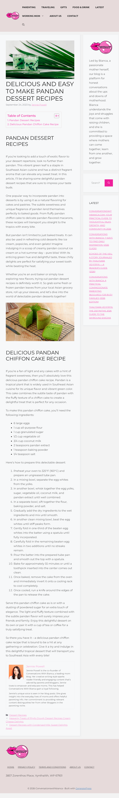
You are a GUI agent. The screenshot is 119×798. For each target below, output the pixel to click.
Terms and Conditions (52, 767)
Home (10, 767)
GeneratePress (83, 788)
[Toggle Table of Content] (55, 115)
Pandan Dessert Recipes (24, 120)
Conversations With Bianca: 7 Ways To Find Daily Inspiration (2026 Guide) (101, 241)
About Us (55, 15)
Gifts (63, 7)
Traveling (48, 7)
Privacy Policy (26, 767)
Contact (72, 15)
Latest (99, 7)
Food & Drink (81, 7)
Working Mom (31, 15)
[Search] (109, 182)
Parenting (29, 7)
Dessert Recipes (18, 715)
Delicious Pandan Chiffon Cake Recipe (34, 124)
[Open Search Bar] (23, 24)
